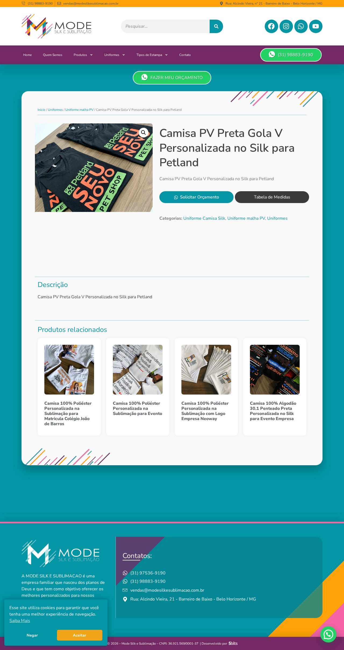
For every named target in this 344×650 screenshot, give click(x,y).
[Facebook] (271, 26)
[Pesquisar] (216, 26)
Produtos (80, 55)
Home (27, 55)
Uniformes (111, 55)
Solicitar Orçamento (199, 197)
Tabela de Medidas (272, 197)
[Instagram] (286, 26)
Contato (185, 55)
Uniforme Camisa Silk (204, 218)
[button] (143, 132)
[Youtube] (315, 26)
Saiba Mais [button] (19, 621)
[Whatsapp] (301, 26)
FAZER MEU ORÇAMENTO (176, 78)
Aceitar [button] (79, 635)
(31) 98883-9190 (295, 55)
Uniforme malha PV (79, 110)
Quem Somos (52, 55)
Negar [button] (32, 635)
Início (41, 110)
